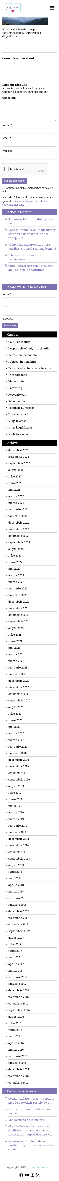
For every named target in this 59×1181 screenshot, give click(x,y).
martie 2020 (16, 740)
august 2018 (16, 865)
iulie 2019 (14, 792)
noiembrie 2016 (18, 997)
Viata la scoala (18, 434)
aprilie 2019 (16, 812)
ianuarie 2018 (17, 904)
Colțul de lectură (19, 342)
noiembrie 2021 (18, 608)
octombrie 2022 (18, 535)
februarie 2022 (17, 588)
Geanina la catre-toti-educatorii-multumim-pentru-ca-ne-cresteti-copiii (31, 1145)
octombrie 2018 (18, 852)
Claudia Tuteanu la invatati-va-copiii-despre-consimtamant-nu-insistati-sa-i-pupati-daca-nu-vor (30, 1130)
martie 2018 (16, 891)
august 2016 (16, 1016)
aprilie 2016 (16, 1043)
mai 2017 (14, 957)
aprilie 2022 (16, 575)
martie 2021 (16, 661)
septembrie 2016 (19, 1010)
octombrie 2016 (18, 1003)
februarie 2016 (17, 1056)
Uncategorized (18, 414)
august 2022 (16, 549)
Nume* (6, 294)
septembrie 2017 (19, 931)
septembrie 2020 (19, 700)
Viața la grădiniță (20, 427)
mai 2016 (14, 1036)
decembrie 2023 (18, 450)
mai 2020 (14, 727)
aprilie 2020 (16, 733)
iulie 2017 (14, 944)
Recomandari (17, 401)
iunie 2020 (15, 720)
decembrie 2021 (18, 601)
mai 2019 (14, 806)
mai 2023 (14, 489)
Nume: (7, 125)
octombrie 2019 (18, 773)
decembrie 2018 (18, 839)
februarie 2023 (17, 509)
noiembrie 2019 (18, 766)
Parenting (15, 388)
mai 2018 (14, 878)
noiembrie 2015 (18, 1076)
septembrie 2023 (19, 463)
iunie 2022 (15, 562)
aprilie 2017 (16, 964)
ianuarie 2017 (17, 983)
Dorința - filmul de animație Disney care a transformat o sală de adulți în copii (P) (32, 234)
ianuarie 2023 (17, 516)
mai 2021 (14, 647)
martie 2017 (16, 970)
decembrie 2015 (18, 1069)
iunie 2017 (15, 951)
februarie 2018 (17, 898)
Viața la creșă (17, 421)
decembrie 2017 (18, 911)
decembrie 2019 (18, 759)
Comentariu (9, 97)
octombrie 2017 (18, 924)
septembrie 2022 (19, 542)
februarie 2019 (17, 825)
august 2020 (16, 707)
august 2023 (16, 470)
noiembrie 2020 (18, 687)
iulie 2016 (14, 1023)
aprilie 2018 (16, 885)
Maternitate (16, 381)
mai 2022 (14, 568)
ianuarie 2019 (17, 832)
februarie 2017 (17, 977)
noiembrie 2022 (18, 529)
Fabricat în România (22, 361)
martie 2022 (16, 582)
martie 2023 (16, 503)
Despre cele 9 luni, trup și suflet (29, 348)
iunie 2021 (15, 641)
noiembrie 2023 (18, 456)
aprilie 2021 (16, 654)
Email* (6, 306)
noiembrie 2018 (18, 845)
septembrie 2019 (19, 779)
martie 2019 (16, 819)
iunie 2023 (15, 483)
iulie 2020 (14, 713)
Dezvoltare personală (22, 355)
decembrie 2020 (18, 680)
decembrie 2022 (18, 522)
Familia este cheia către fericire (29, 368)
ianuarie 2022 (17, 595)
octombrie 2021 (18, 615)
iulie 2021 (14, 634)
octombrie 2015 (18, 1082)
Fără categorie (17, 375)
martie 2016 (16, 1049)
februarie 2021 (17, 667)
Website (7, 150)
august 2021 (16, 628)
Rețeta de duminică (21, 407)
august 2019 (16, 786)
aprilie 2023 (16, 496)
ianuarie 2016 (17, 1063)
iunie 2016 (15, 1030)
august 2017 (16, 937)
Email (6, 137)
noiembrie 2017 (18, 918)
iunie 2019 (15, 799)
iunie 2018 (15, 871)
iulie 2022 (14, 555)
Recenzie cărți (18, 394)
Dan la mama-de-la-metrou (26, 1120)
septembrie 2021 (19, 621)
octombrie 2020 (18, 694)
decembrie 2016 (18, 990)
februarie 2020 (17, 746)
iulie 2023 (14, 476)
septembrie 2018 (19, 858)
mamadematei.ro (41, 1167)
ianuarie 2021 (17, 674)
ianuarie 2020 (17, 753)
